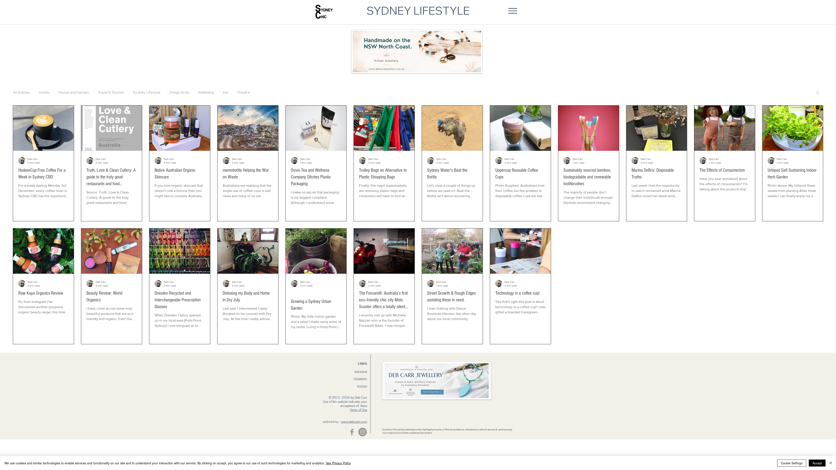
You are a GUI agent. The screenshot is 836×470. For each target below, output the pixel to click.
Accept (817, 463)
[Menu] (512, 10)
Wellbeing (206, 92)
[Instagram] (362, 432)
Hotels (44, 92)
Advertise (360, 371)
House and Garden (73, 92)
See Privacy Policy (338, 463)
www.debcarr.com (354, 422)
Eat (225, 92)
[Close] (830, 463)
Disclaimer (360, 378)
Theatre (243, 92)
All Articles (21, 92)
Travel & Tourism (111, 92)
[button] (818, 93)
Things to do (179, 92)
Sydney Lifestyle (146, 92)
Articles (362, 386)
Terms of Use (358, 410)
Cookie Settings (791, 463)
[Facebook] (352, 432)
